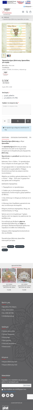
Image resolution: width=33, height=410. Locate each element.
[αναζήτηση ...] (26, 11)
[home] (2, 17)
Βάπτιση (6, 17)
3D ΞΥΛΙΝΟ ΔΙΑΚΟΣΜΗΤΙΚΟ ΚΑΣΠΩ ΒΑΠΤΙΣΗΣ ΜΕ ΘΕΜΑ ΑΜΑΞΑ (9, 286)
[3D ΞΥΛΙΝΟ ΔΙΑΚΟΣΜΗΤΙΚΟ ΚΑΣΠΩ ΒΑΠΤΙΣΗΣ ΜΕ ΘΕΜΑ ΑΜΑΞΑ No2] (24, 275)
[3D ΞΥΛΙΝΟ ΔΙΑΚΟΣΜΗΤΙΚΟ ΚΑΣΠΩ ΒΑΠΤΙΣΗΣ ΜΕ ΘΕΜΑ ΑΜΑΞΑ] (9, 275)
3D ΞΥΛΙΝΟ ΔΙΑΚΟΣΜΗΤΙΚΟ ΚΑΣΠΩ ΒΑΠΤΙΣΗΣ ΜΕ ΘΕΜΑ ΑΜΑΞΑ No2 (24, 286)
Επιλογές (5, 93)
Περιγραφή (5, 137)
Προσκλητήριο (20, 246)
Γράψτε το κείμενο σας (10, 103)
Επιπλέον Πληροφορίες (19, 137)
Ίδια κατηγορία (16, 266)
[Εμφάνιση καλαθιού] (30, 11)
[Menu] (23, 11)
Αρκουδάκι (11, 246)
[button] (3, 37)
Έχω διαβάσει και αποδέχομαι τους (14, 390)
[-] (8, 122)
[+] (8, 120)
